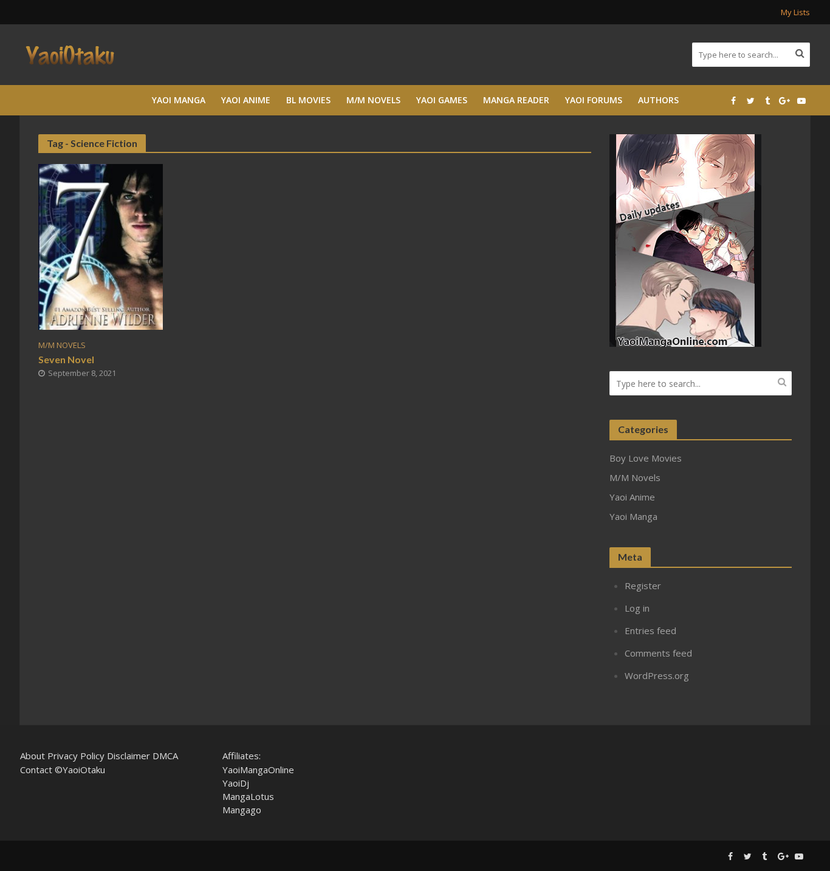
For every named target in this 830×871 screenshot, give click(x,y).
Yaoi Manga (178, 100)
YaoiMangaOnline (258, 769)
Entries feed (650, 630)
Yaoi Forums (593, 100)
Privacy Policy (76, 756)
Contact (36, 769)
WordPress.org (657, 675)
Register (643, 585)
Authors (658, 100)
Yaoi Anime (245, 100)
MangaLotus (248, 796)
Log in (637, 608)
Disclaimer (128, 756)
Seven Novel (66, 359)
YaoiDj (235, 783)
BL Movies (308, 100)
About (32, 756)
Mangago (241, 810)
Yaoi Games (441, 100)
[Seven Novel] (100, 246)
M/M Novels (373, 100)
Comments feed (658, 653)
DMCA (165, 756)
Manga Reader (516, 100)
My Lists (795, 12)
